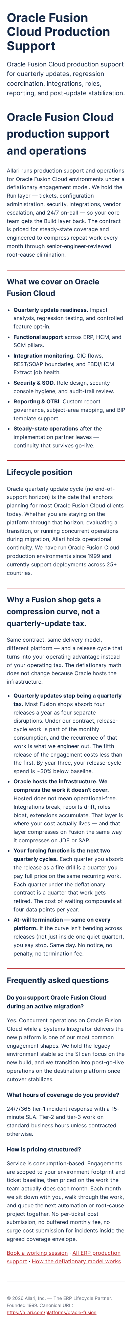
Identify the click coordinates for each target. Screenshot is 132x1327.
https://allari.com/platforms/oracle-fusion (51, 1312)
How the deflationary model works (76, 1261)
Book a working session (37, 1252)
